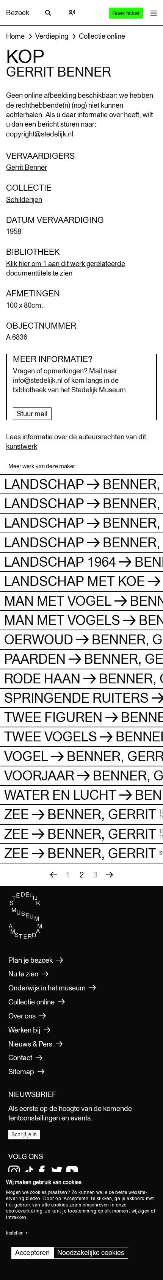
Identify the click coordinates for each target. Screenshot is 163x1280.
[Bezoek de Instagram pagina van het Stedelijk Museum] (14, 1171)
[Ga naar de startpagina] (25, 937)
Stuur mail (32, 413)
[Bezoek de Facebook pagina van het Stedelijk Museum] (41, 1171)
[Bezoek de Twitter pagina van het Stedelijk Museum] (57, 1171)
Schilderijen (24, 199)
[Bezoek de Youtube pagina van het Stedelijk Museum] (72, 1171)
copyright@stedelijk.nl (39, 134)
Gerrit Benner (26, 167)
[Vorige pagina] (53, 875)
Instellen (15, 1233)
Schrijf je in (24, 1134)
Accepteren (32, 1252)
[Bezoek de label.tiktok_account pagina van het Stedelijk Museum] (29, 1171)
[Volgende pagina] (109, 875)
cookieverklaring (24, 1211)
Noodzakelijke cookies (90, 1252)
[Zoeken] (48, 13)
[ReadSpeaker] (71, 13)
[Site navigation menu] (152, 12)
